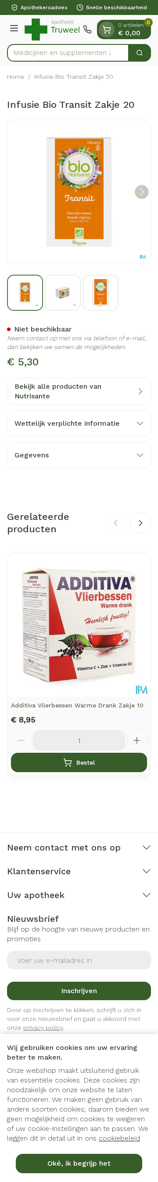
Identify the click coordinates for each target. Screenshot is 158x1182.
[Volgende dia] (140, 523)
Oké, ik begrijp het (79, 1163)
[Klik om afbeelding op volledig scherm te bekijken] (79, 192)
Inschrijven (79, 991)
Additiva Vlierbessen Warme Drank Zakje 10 (77, 705)
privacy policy (43, 1027)
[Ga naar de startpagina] (52, 29)
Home (16, 76)
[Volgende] (142, 192)
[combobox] (68, 53)
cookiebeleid (119, 1138)
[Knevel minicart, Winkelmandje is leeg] (107, 29)
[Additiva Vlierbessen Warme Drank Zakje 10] (79, 625)
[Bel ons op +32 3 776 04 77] (87, 29)
